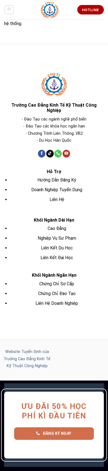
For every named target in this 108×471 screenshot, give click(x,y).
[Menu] (9, 9)
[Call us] (58, 154)
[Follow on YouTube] (66, 154)
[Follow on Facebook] (41, 154)
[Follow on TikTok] (50, 154)
